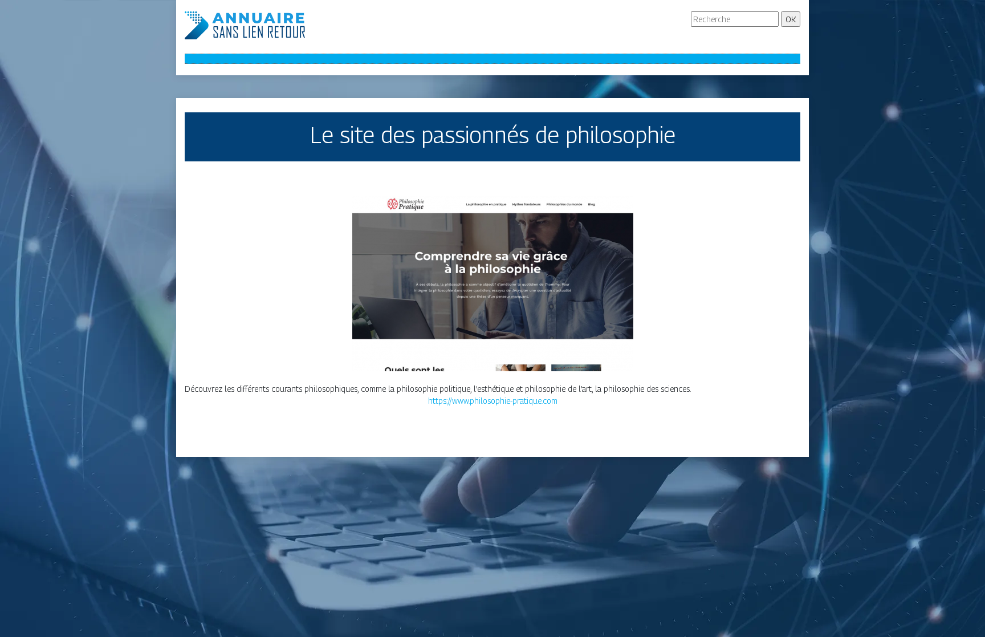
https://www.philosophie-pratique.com (492, 400)
